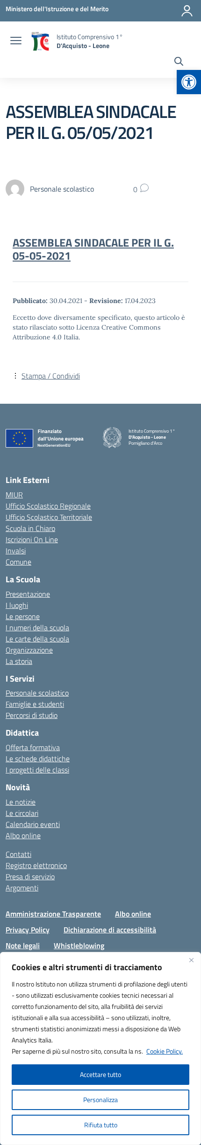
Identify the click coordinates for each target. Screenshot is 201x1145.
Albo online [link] (23, 835)
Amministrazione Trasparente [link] (53, 913)
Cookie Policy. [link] (164, 1051)
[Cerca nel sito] (179, 62)
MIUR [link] (14, 494)
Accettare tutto (100, 1074)
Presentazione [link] (28, 594)
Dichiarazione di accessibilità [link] (110, 929)
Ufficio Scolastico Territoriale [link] (49, 517)
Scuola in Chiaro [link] (30, 528)
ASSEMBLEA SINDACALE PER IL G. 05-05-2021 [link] (93, 249)
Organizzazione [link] (29, 649)
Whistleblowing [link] (79, 945)
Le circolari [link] (22, 813)
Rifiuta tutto (100, 1125)
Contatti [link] (18, 854)
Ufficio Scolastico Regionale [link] (48, 505)
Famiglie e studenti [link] (35, 704)
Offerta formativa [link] (33, 747)
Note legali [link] (23, 945)
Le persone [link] (23, 616)
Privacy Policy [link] (28, 929)
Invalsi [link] (16, 550)
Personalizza (100, 1099)
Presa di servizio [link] (30, 876)
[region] (100, 1048)
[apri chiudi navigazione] (16, 41)
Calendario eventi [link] (33, 824)
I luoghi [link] (17, 605)
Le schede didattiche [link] (38, 758)
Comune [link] (18, 561)
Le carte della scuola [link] (37, 638)
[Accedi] (187, 11)
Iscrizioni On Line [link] (32, 539)
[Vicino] (191, 960)
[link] (189, 82)
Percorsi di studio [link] (31, 715)
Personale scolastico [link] (37, 692)
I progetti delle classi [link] (37, 769)
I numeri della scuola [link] (37, 627)
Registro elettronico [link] (36, 865)
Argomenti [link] (22, 887)
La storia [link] (19, 661)
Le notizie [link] (21, 801)
